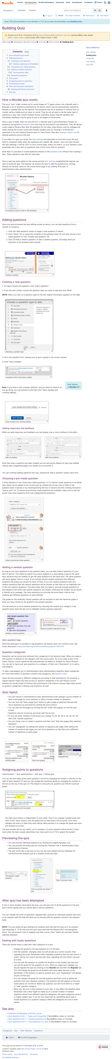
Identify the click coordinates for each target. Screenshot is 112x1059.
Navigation (8, 10)
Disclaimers (34, 1054)
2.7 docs (47, 16)
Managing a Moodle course (25, 42)
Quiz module (54, 42)
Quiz (16, 1031)
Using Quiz (90, 58)
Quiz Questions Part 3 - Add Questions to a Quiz (28, 1022)
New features (26, 1031)
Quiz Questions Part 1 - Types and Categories (27, 1016)
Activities (42, 42)
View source (90, 15)
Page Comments (74, 15)
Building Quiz (76, 21)
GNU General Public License (31, 1049)
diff (10, 37)
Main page (6, 42)
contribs (58, 35)
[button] (109, 3)
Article (60, 15)
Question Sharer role (67, 132)
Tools (11, 1037)
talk (52, 35)
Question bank (29, 124)
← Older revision (18, 37)
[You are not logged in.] (106, 10)
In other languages (28, 1037)
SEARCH (32, 10)
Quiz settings (91, 52)
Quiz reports (90, 61)
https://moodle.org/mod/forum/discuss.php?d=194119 (39, 646)
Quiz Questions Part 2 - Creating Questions (26, 1019)
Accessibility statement (10, 1057)
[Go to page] (95, 10)
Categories (7, 1031)
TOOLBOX (21, 10)
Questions (12, 1013)
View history (104, 15)
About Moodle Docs (21, 1054)
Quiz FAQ (89, 64)
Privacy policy (7, 1054)
